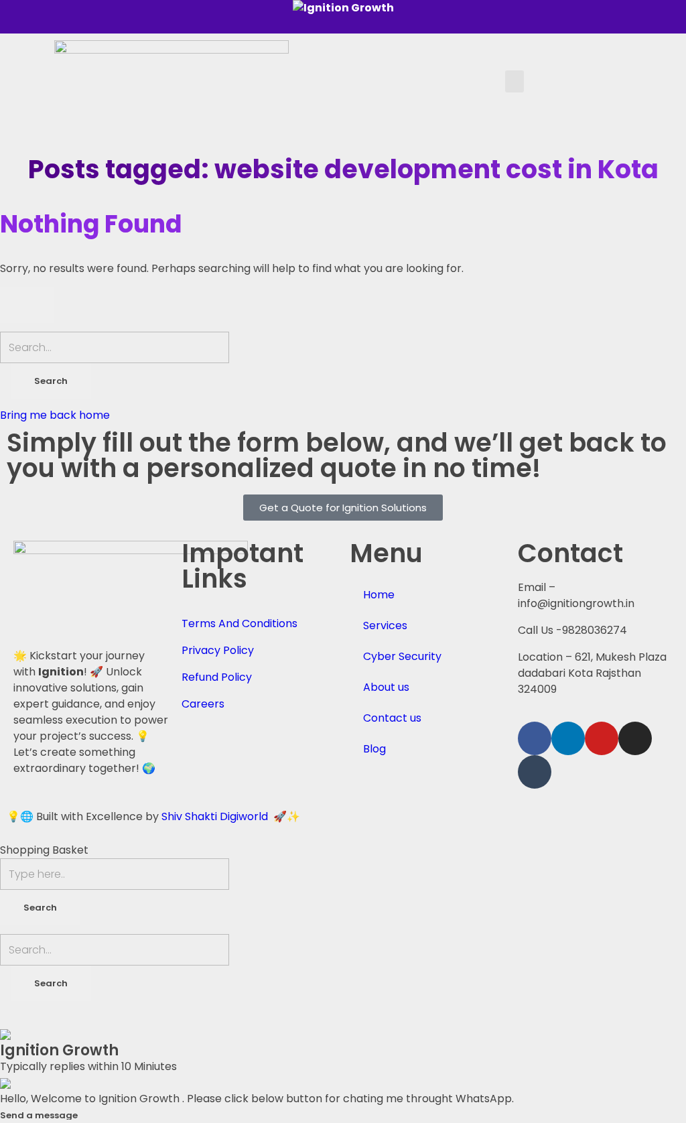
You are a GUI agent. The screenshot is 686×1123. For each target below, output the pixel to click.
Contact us (392, 718)
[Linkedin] (568, 738)
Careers (203, 704)
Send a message (39, 1115)
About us (386, 687)
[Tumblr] (534, 772)
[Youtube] (601, 738)
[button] (514, 81)
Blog (374, 748)
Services (385, 625)
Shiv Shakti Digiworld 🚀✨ (230, 816)
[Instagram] (635, 738)
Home (379, 594)
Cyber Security (402, 656)
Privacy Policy (218, 650)
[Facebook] (534, 738)
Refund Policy (217, 677)
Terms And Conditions (239, 623)
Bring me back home (55, 415)
